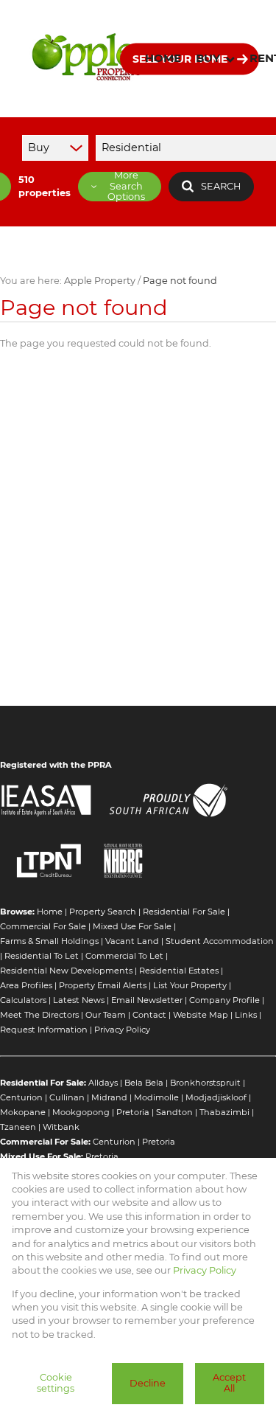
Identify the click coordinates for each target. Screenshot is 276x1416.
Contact (149, 1015)
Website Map (200, 1015)
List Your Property (190, 985)
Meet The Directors (39, 1015)
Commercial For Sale (43, 926)
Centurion (21, 1097)
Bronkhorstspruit (205, 1082)
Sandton (174, 1112)
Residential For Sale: (43, 1082)
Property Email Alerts (102, 985)
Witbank (61, 1127)
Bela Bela (143, 1082)
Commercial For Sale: (45, 1141)
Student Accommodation (220, 941)
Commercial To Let (124, 956)
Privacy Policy (122, 1029)
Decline (148, 1383)
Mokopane (23, 1112)
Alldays (103, 1082)
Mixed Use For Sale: (41, 1156)
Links (246, 1015)
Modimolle (156, 1097)
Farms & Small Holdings (49, 941)
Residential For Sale (184, 911)
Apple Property (99, 280)
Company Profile (224, 1000)
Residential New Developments (66, 970)
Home (50, 911)
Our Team (105, 1015)
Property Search (102, 911)
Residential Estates (179, 970)
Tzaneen (18, 1127)
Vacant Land (132, 941)
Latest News (79, 1000)
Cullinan (67, 1097)
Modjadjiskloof (216, 1097)
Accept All (229, 1383)
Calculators (23, 1000)
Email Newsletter (147, 1000)
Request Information (44, 1029)
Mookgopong (81, 1112)
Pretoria (132, 1112)
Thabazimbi (224, 1112)
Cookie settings (55, 1383)
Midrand (109, 1097)
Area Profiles (26, 985)
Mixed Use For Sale (132, 926)
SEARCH (221, 186)
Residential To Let (41, 956)
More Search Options (126, 186)
